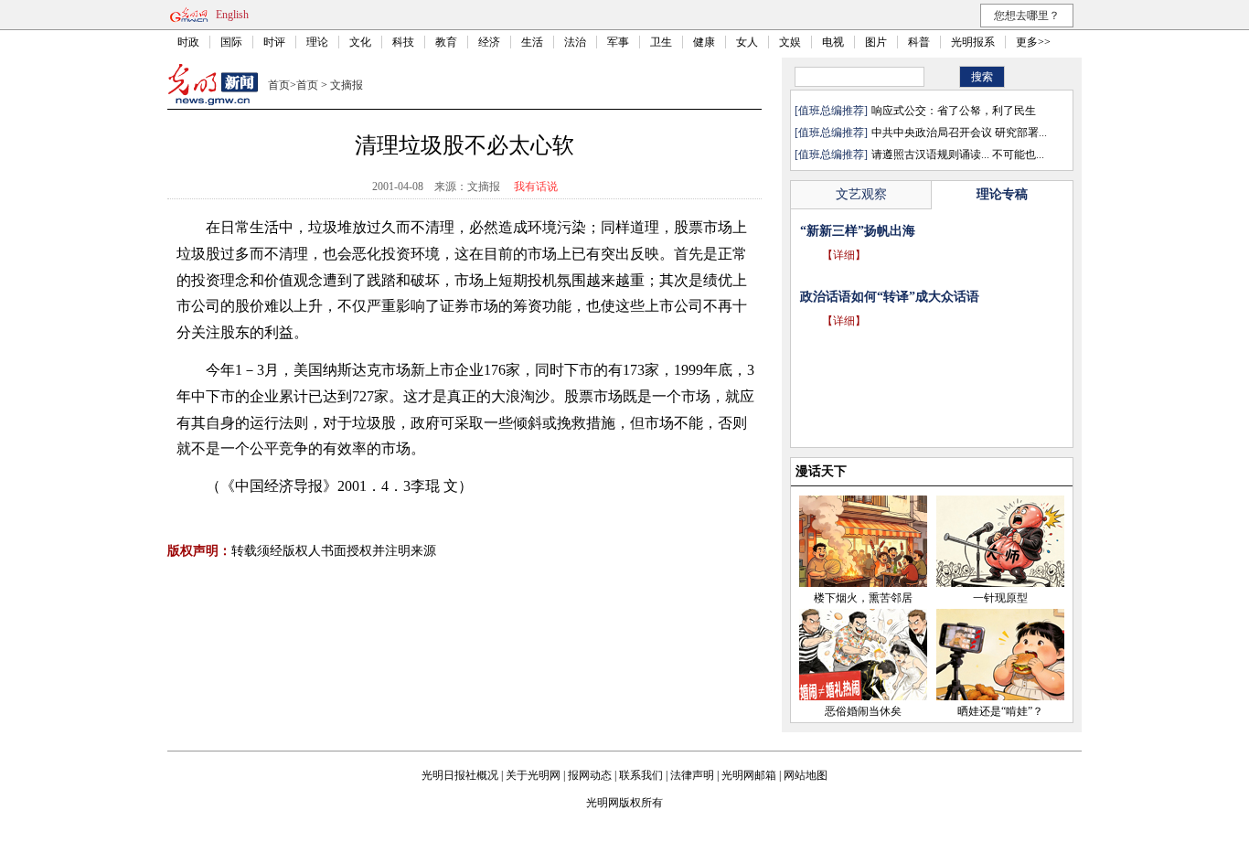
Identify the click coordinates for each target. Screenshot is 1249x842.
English (232, 14)
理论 (317, 42)
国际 (231, 42)
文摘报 (346, 85)
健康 (704, 42)
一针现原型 (1000, 598)
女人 (747, 42)
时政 (188, 42)
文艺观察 (861, 194)
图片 (876, 42)
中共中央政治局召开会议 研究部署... (959, 132)
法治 (575, 42)
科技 (403, 42)
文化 (360, 42)
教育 (446, 42)
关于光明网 (533, 775)
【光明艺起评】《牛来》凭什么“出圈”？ (915, 231)
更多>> (1033, 42)
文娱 (790, 42)
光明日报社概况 (460, 775)
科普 (919, 42)
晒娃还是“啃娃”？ (1000, 711)
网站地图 (805, 775)
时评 (274, 42)
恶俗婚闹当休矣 (863, 711)
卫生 (661, 42)
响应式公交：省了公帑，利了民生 (953, 110)
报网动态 (590, 775)
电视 (833, 42)
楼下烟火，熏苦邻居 (863, 598)
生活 (532, 42)
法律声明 (692, 775)
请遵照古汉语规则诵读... (930, 154)
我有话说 (536, 186)
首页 (279, 85)
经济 (489, 42)
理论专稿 (1002, 194)
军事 (618, 42)
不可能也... (1018, 154)
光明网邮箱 (748, 775)
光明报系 (973, 42)
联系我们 (641, 775)
